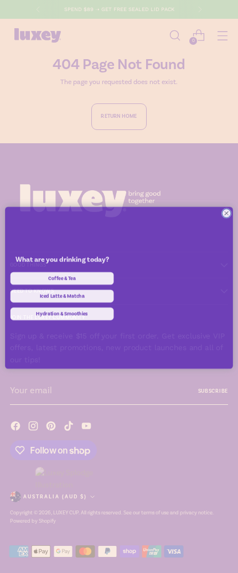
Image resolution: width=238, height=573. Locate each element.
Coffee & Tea (62, 278)
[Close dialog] (226, 213)
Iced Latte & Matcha (62, 296)
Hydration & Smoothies (62, 313)
